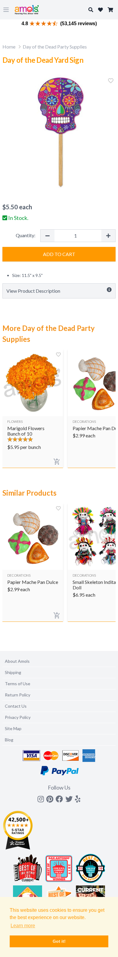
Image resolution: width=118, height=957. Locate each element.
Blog (9, 739)
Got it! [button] (59, 941)
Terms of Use (17, 683)
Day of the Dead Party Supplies (55, 46)
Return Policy (17, 694)
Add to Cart (59, 254)
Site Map (13, 728)
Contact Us (16, 706)
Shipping (13, 672)
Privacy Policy (18, 717)
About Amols (17, 661)
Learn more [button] (23, 925)
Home (8, 46)
